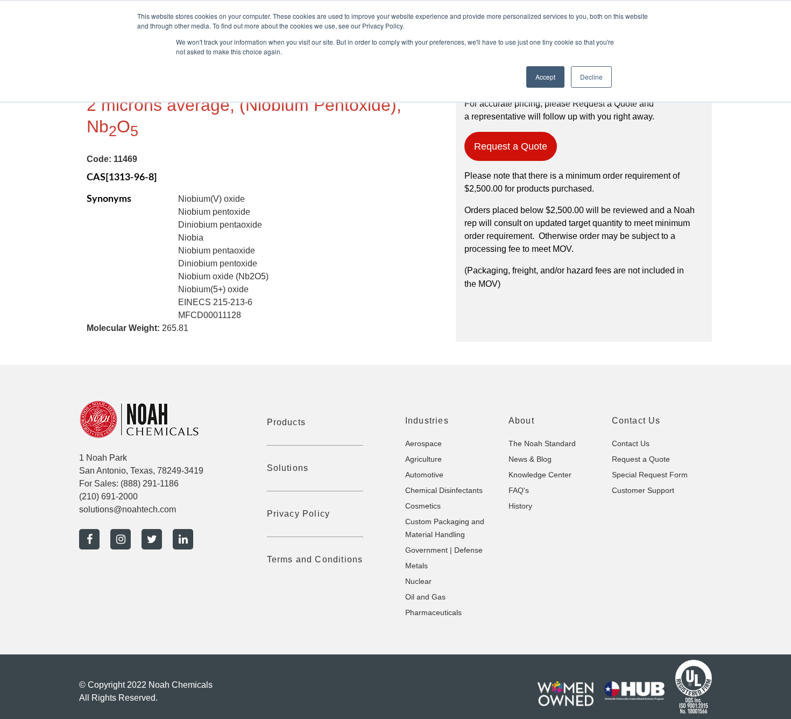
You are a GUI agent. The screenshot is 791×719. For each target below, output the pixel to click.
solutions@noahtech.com (127, 509)
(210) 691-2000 (108, 496)
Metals (416, 565)
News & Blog (530, 459)
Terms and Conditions (315, 559)
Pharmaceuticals (433, 612)
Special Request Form (650, 474)
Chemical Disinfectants (444, 490)
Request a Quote (510, 146)
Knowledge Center (539, 474)
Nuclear (418, 581)
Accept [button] (545, 76)
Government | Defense (444, 550)
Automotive (424, 474)
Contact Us (630, 443)
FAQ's (518, 490)
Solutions (288, 468)
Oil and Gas (425, 597)
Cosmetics (423, 506)
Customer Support (643, 490)
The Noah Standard (542, 443)
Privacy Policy (298, 513)
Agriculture (423, 459)
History (520, 506)
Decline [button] (591, 76)
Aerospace (423, 443)
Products (286, 422)
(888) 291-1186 (150, 483)
